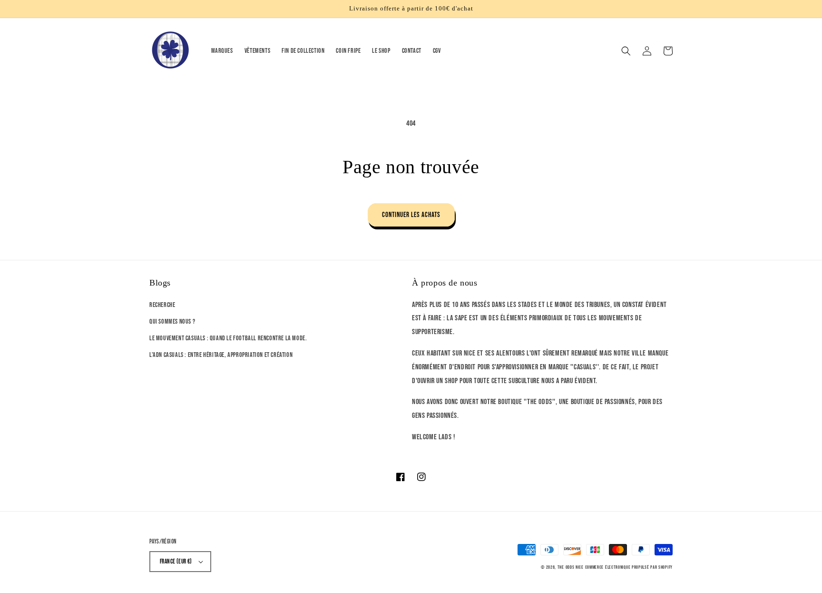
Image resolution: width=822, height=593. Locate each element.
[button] (626, 50)
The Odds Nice (571, 567)
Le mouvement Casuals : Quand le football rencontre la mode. (228, 338)
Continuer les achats (411, 214)
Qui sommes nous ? (172, 321)
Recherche (162, 305)
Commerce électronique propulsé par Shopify (629, 567)
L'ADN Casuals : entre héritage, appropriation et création (221, 355)
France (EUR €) (176, 561)
